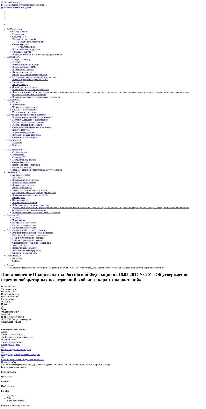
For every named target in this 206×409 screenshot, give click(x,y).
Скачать (5, 322)
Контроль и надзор (21, 59)
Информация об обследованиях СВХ (30, 79)
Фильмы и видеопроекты (24, 110)
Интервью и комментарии (24, 107)
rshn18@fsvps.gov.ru (10, 344)
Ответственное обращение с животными (31, 127)
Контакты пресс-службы (24, 112)
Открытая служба (20, 44)
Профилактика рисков (23, 69)
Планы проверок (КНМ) (24, 67)
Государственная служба (24, 39)
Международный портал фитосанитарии (20, 354)
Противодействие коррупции (26, 49)
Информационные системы (25, 64)
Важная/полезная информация (26, 135)
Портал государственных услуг (16, 349)
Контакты (17, 142)
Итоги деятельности (22, 72)
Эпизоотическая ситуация (24, 87)
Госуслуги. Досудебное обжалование (30, 120)
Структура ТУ (19, 37)
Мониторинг (18, 82)
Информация (18, 104)
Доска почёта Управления (30, 42)
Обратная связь (14, 140)
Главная (10, 265)
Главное (16, 102)
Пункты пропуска (21, 130)
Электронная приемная (12, 342)
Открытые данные (27, 47)
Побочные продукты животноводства (30, 89)
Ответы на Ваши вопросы (24, 137)
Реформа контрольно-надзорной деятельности (34, 77)
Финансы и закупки (22, 52)
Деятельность (13, 57)
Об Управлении (14, 29)
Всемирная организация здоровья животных (22, 359)
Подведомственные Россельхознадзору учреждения (37, 54)
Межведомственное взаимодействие (29, 74)
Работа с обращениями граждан (27, 125)
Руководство (18, 34)
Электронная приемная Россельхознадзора (32, 117)
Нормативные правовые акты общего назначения (36, 97)
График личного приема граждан (28, 122)
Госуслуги (17, 62)
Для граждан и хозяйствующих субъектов (27, 115)
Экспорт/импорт (20, 84)
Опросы (16, 145)
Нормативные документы (24, 132)
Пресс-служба (13, 99)
